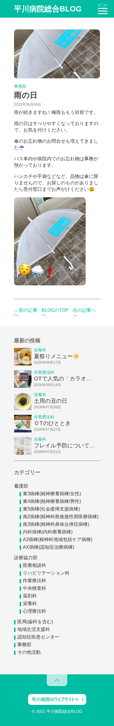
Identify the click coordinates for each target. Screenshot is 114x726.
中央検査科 (34, 588)
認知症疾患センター (38, 636)
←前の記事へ (25, 312)
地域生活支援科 (33, 629)
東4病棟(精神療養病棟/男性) (52, 501)
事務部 (24, 644)
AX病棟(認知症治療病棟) (48, 547)
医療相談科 (34, 565)
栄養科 (30, 603)
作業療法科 (34, 580)
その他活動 (29, 652)
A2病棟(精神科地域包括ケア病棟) (57, 539)
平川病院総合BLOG (48, 9)
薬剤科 (30, 595)
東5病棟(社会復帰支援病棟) (51, 508)
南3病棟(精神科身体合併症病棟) (56, 524)
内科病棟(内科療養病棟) (47, 531)
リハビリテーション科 (46, 572)
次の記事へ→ (84, 312)
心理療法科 (34, 611)
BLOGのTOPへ (55, 312)
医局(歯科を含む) (35, 621)
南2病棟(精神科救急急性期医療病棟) (61, 516)
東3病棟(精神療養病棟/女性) (52, 493)
